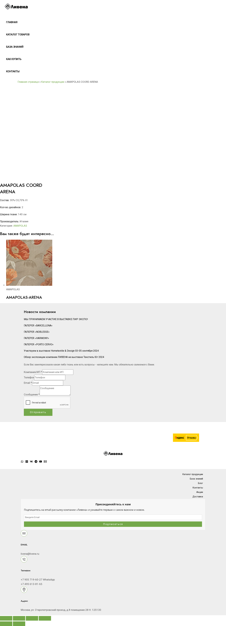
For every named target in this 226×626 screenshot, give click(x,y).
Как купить (13, 59)
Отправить (38, 412)
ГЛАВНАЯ (11, 22)
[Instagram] (26, 462)
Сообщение (32, 394)
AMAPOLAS (20, 225)
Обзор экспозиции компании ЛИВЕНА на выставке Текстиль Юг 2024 (64, 357)
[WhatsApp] (22, 462)
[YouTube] (40, 462)
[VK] (31, 462)
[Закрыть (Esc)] (45, 618)
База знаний (15, 46)
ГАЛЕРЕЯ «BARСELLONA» (38, 325)
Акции (199, 492)
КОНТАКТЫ (13, 71)
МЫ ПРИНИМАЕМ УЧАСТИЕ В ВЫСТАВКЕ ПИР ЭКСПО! (56, 319)
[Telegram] (36, 462)
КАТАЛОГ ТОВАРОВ (18, 34)
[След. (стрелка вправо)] (19, 623)
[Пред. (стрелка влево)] (6, 623)
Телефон (29, 377)
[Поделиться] (32, 618)
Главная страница (28, 81)
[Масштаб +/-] (6, 618)
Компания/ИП (33, 372)
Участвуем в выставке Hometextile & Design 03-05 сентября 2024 (61, 350)
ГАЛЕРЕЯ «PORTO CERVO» (39, 344)
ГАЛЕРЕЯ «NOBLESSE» (37, 331)
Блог (200, 483)
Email (28, 382)
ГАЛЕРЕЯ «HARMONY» (36, 338)
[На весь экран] (19, 618)
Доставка (197, 496)
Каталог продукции (52, 81)
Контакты (197, 487)
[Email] (45, 462)
